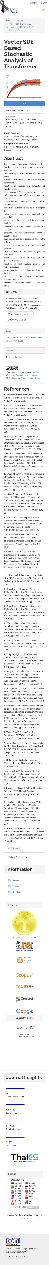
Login (44, 3)
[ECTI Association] (13, 1241)
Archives (19, 20)
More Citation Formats (19, 314)
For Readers (13, 880)
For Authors (13, 886)
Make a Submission (17, 857)
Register (33, 3)
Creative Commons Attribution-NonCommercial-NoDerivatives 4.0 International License (23, 375)
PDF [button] (24, 103)
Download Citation (17, 319)
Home (8, 20)
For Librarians (14, 892)
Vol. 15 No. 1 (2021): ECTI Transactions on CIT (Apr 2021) (20, 25)
